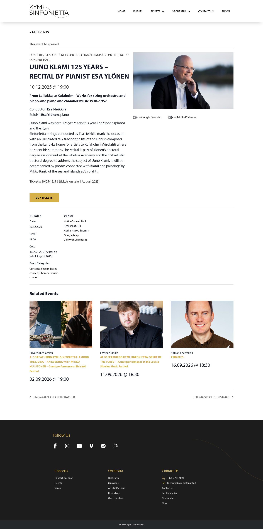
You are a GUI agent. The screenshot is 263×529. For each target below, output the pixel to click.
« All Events (39, 32)
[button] (44, 197)
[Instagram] (67, 446)
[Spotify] (103, 446)
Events (138, 11)
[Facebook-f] (55, 446)
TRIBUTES (177, 357)
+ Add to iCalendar (185, 117)
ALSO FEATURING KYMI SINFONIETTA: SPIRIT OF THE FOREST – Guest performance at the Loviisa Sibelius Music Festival (130, 361)
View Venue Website (75, 239)
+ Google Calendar (150, 117)
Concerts (35, 268)
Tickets (155, 11)
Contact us (206, 11)
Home (121, 11)
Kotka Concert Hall (75, 221)
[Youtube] (79, 446)
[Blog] (115, 446)
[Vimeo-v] (91, 446)
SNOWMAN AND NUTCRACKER (54, 397)
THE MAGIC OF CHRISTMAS (211, 397)
